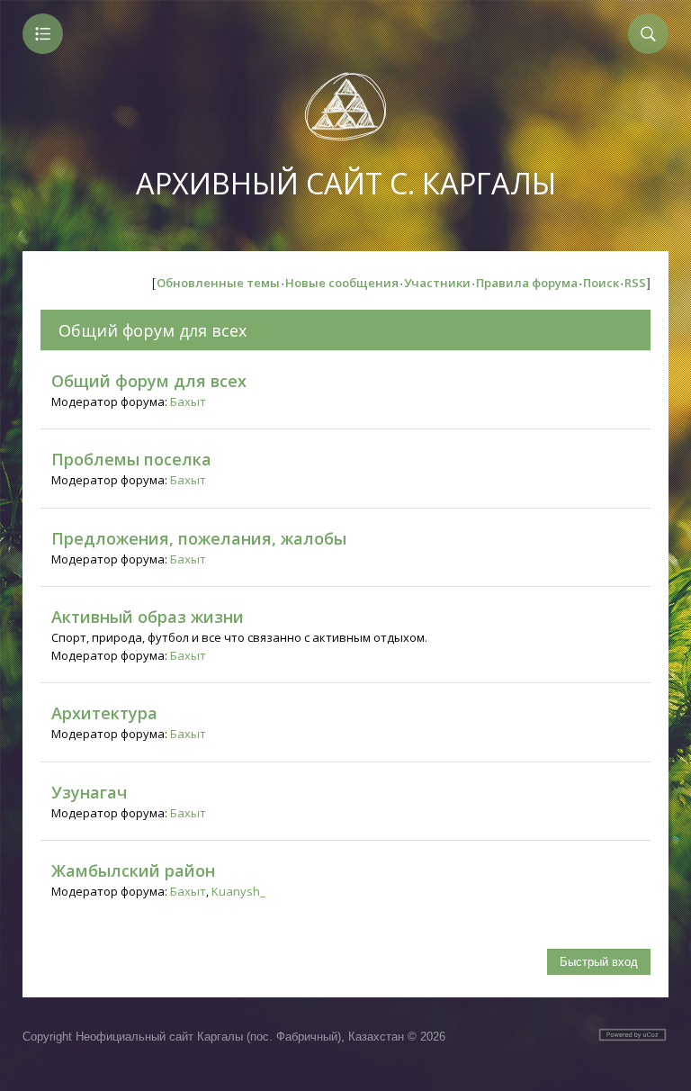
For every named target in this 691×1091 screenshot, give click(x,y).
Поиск (601, 283)
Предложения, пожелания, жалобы (198, 538)
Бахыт (188, 401)
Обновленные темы (218, 283)
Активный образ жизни (147, 616)
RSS (635, 283)
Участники (437, 283)
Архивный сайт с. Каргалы (346, 183)
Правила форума (527, 283)
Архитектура (104, 713)
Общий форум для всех (152, 330)
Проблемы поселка (131, 459)
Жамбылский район (133, 870)
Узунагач (89, 792)
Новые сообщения (342, 283)
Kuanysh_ (238, 891)
